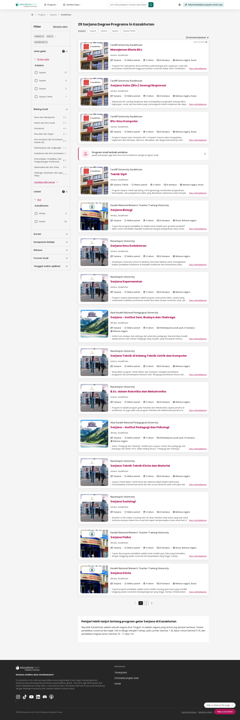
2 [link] (146, 603)
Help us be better (225, 711)
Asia (39, 199)
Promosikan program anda (126, 678)
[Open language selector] (179, 4)
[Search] (150, 4)
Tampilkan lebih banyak (44, 182)
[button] (39, 36)
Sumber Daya (72, 4)
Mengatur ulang (60, 26)
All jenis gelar (43, 59)
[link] (66, 14)
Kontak (117, 683)
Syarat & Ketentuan (189, 712)
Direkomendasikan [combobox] (196, 37)
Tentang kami (120, 672)
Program (51, 4)
